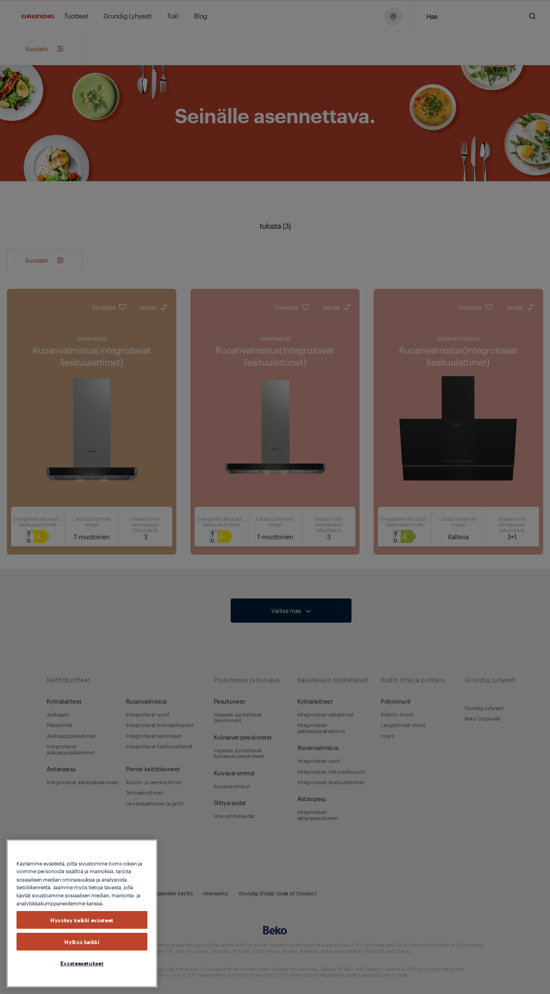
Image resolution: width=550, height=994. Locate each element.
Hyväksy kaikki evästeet (82, 920)
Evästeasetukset (82, 963)
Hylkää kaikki (81, 941)
